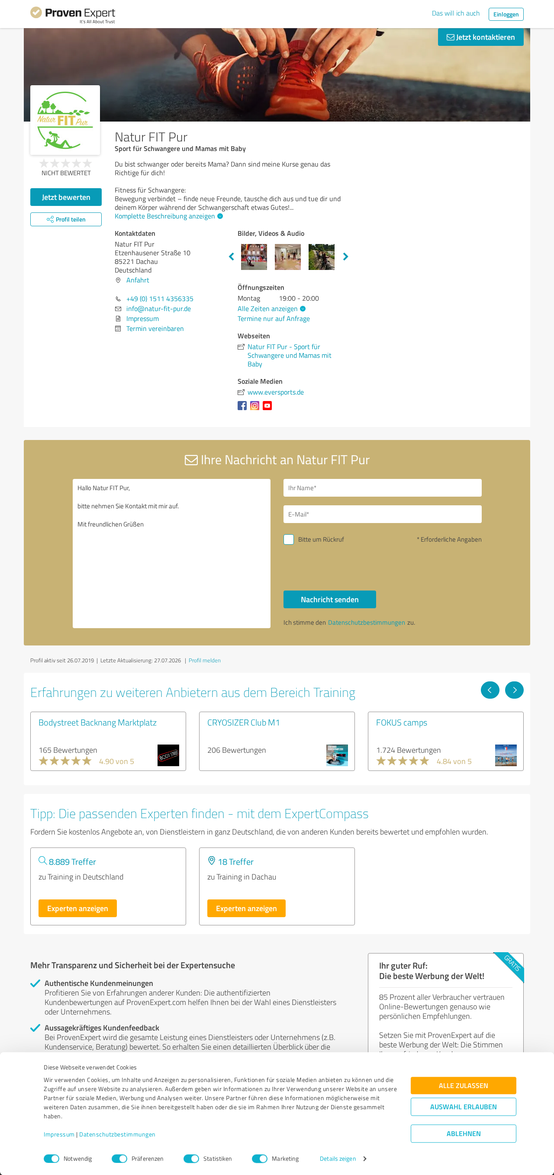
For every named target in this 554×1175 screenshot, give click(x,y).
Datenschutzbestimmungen (117, 1134)
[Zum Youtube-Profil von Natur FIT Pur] (269, 409)
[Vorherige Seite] (490, 690)
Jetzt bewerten (66, 196)
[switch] (119, 1158)
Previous (231, 257)
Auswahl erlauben (463, 1107)
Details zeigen (338, 1159)
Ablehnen (464, 1134)
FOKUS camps (401, 722)
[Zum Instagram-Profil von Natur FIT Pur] (256, 409)
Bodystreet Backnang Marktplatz (98, 722)
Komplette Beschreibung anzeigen (165, 216)
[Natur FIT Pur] (65, 120)
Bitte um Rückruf (321, 539)
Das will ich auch (456, 13)
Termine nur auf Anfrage (274, 318)
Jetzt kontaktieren (484, 36)
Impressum (59, 1134)
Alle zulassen (463, 1086)
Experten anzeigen (77, 908)
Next (345, 257)
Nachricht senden (330, 599)
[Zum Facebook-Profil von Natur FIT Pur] (244, 409)
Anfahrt (137, 280)
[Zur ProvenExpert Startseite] (72, 16)
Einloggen (506, 14)
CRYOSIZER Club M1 (243, 722)
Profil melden (205, 660)
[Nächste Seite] (514, 690)
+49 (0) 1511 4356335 (159, 298)
